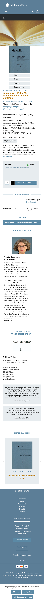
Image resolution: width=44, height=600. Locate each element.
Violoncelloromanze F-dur (22, 477)
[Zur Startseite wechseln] (22, 5)
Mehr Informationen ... (30, 588)
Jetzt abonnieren (22, 539)
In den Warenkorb (24, 182)
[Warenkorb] (37, 12)
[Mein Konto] (32, 12)
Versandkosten (7, 575)
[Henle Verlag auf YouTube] (20, 581)
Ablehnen (15, 592)
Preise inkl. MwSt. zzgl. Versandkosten (17, 167)
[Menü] (6, 12)
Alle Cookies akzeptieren (23, 597)
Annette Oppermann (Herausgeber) (17, 101)
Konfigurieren (28, 592)
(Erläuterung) (31, 202)
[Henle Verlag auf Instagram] (22, 581)
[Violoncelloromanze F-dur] (22, 455)
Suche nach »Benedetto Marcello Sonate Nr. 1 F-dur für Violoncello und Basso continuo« (23, 222)
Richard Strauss (22, 472)
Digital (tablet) (9, 141)
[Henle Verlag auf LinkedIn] (23, 581)
